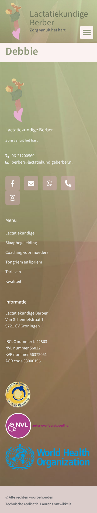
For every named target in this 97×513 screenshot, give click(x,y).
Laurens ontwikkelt (55, 504)
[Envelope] (31, 183)
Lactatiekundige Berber (59, 18)
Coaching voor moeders (26, 252)
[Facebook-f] (12, 183)
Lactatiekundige (19, 233)
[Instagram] (12, 197)
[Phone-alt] (68, 183)
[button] (86, 32)
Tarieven (13, 272)
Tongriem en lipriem (23, 262)
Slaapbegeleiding (21, 243)
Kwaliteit (13, 281)
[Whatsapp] (50, 183)
